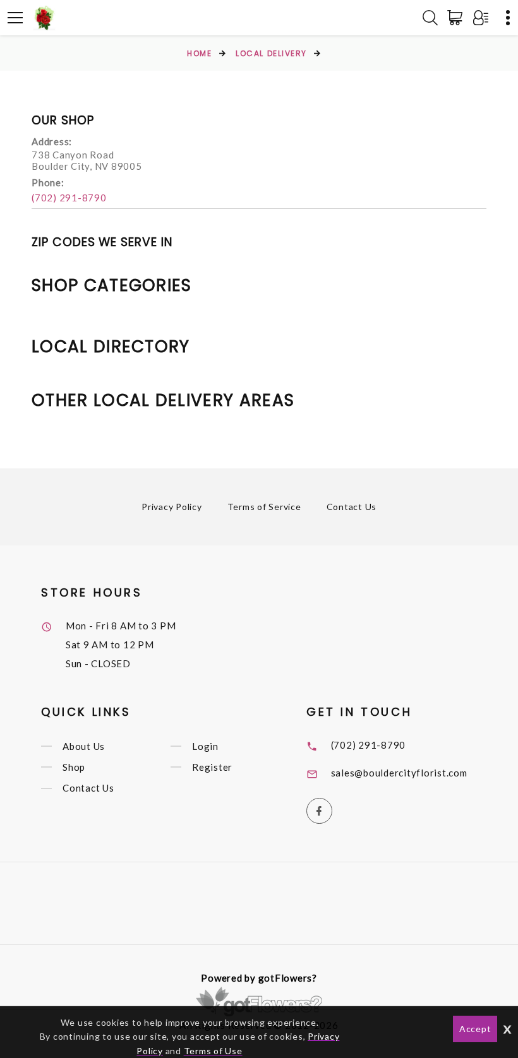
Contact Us (352, 506)
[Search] (430, 18)
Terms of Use (213, 1050)
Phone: (48, 182)
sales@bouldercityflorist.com (399, 772)
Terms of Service (264, 506)
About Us (84, 746)
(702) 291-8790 (69, 197)
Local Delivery (271, 53)
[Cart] (457, 17)
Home (199, 53)
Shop (74, 767)
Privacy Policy (172, 506)
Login (205, 746)
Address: (52, 141)
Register (212, 767)
